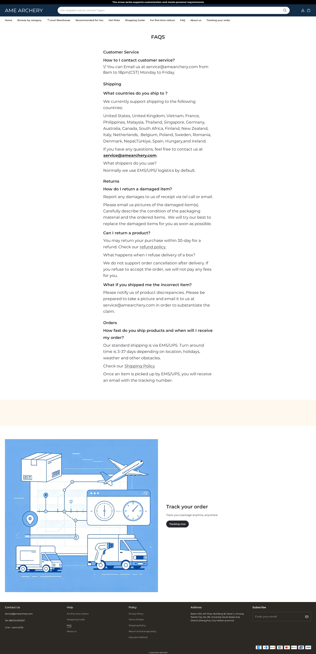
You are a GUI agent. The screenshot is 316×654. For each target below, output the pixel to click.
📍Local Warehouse (58, 20)
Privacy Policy (136, 613)
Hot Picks (114, 20)
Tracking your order (218, 20)
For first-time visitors (162, 20)
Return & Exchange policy (142, 631)
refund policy (153, 246)
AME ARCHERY (161, 653)
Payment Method (138, 637)
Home (8, 20)
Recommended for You (89, 20)
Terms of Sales (136, 619)
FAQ (182, 20)
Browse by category (29, 20)
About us (195, 20)
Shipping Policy (137, 625)
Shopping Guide (135, 20)
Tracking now (177, 524)
